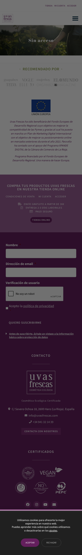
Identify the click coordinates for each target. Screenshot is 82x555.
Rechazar (51, 542)
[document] (41, 277)
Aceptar (30, 542)
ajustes (53, 530)
